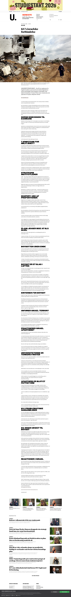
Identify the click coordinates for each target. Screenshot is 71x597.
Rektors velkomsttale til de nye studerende (27, 18)
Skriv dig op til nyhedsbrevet (53, 15)
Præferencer (9, 595)
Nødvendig (4, 595)
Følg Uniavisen (51, 16)
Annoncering (38, 588)
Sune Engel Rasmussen (24, 97)
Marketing (18, 595)
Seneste (27, 15)
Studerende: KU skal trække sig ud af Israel (30, 139)
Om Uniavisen (51, 14)
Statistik (14, 595)
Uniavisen (10, 11)
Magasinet (38, 15)
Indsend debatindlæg (39, 16)
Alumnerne (38, 14)
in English (60, 11)
